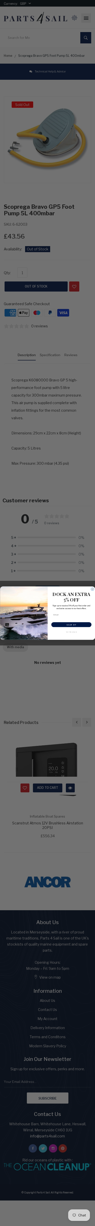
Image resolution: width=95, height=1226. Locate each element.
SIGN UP (71, 624)
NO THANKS (71, 632)
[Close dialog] (92, 589)
